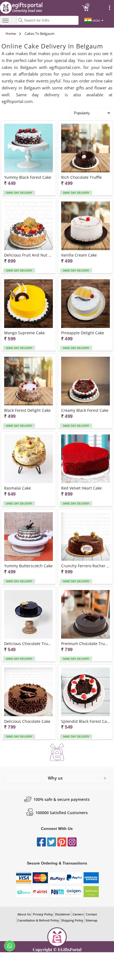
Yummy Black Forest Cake (27, 177)
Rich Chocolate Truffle (81, 177)
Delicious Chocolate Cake (27, 721)
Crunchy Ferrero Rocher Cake (85, 565)
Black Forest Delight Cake (27, 410)
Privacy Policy (43, 914)
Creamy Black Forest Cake (84, 410)
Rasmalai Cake (17, 488)
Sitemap (91, 920)
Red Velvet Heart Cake (81, 488)
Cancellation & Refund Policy (38, 920)
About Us (24, 914)
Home (11, 33)
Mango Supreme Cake (24, 332)
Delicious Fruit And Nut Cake (28, 255)
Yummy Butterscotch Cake (28, 565)
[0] (85, 10)
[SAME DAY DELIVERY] (28, 148)
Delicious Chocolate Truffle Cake (28, 643)
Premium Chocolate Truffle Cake (85, 643)
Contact (91, 914)
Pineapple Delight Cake (82, 332)
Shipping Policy (72, 920)
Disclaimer (62, 914)
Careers (78, 914)
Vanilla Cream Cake (79, 255)
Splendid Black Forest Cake (85, 721)
